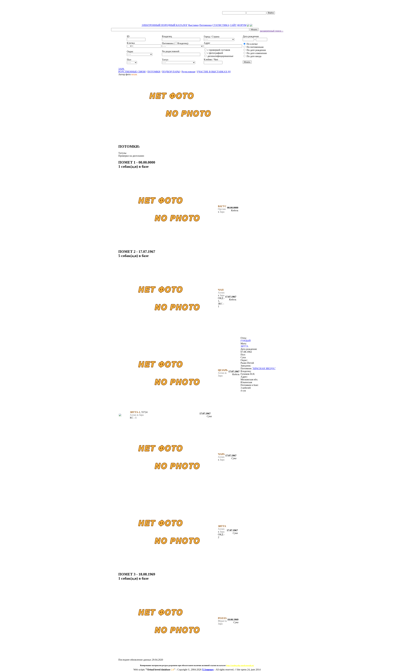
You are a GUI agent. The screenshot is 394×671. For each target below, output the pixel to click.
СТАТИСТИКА (220, 25)
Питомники (205, 25)
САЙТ (233, 25)
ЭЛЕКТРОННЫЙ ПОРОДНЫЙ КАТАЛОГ (165, 25)
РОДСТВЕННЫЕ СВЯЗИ (132, 71)
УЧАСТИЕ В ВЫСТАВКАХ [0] (214, 71)
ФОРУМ (241, 25)
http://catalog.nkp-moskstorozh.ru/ (240, 665)
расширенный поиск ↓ (271, 31)
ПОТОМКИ (153, 71)
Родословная (188, 71)
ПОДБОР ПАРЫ (171, 71)
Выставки (193, 25)
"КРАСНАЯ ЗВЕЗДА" (264, 368)
